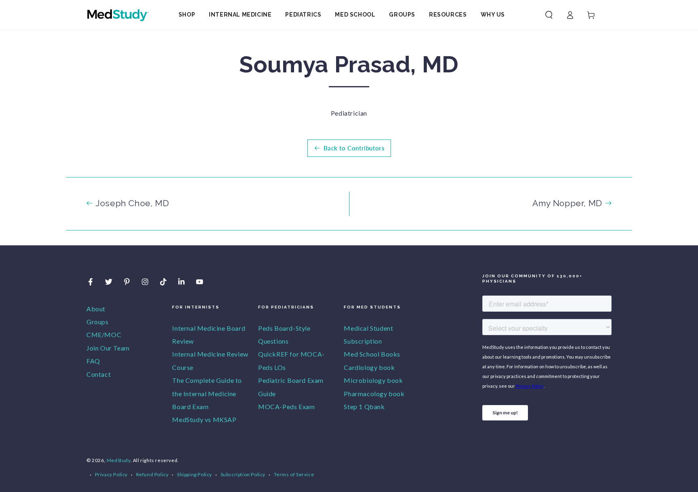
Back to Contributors (354, 148)
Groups (97, 321)
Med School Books (372, 354)
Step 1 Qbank (364, 406)
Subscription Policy (243, 474)
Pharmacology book (374, 393)
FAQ (93, 361)
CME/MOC (103, 334)
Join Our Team (108, 348)
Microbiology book (373, 380)
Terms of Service (294, 474)
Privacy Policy (111, 474)
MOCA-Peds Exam (286, 406)
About (95, 309)
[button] (548, 15)
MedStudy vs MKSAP (204, 419)
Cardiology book (369, 367)
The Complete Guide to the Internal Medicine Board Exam (207, 393)
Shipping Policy (194, 474)
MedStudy (118, 460)
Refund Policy (152, 474)
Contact (98, 374)
